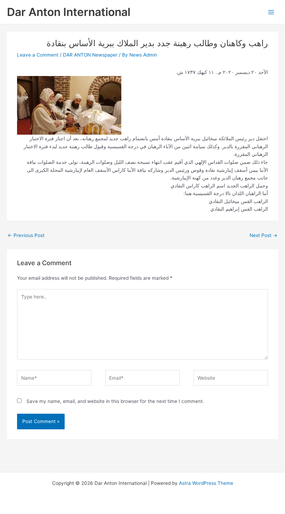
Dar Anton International (68, 12)
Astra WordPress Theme (206, 483)
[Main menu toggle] (271, 12)
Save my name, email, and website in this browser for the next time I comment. (115, 401)
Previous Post (26, 235)
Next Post (263, 235)
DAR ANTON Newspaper (90, 55)
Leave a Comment (37, 55)
